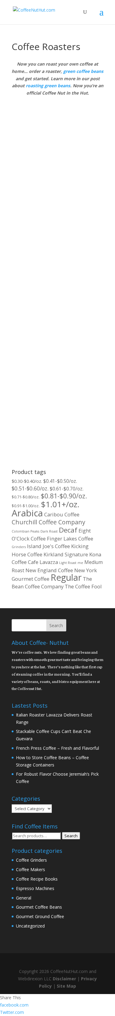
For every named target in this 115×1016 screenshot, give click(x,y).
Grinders (19, 547)
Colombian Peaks (25, 531)
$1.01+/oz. (60, 504)
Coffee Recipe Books (37, 879)
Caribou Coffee (61, 514)
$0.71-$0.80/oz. (26, 497)
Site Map (66, 986)
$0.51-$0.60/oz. (30, 488)
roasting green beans (48, 85)
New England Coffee (49, 570)
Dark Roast (49, 531)
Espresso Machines (35, 888)
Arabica (27, 513)
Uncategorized (30, 926)
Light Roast (67, 563)
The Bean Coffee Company (52, 582)
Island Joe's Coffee (48, 546)
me (80, 563)
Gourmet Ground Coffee (40, 916)
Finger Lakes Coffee (70, 538)
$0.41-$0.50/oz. (60, 481)
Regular (66, 577)
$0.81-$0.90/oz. (64, 495)
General (23, 898)
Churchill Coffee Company (48, 522)
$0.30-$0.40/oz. (27, 481)
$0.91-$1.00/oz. (26, 505)
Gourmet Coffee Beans (39, 907)
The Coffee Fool (83, 586)
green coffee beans (83, 71)
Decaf (68, 530)
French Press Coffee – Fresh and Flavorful (57, 748)
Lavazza (49, 561)
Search (71, 835)
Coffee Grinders (31, 860)
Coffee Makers (30, 869)
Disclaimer (64, 979)
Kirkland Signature (66, 554)
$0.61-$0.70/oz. (66, 488)
